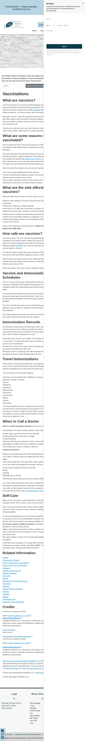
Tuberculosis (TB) (9, 599)
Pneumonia (7, 584)
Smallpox (6, 594)
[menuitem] (34, 31)
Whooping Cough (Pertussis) (13, 602)
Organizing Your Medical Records (15, 581)
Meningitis (6, 576)
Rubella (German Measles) (12, 589)
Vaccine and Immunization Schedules (17, 636)
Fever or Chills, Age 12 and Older (15, 565)
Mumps (5, 578)
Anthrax (5, 558)
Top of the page (9, 630)
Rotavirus (6, 586)
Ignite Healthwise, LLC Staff (18, 643)
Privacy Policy (13, 668)
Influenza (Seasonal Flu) (12, 571)
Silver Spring (35, 703)
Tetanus (5, 597)
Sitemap (5, 703)
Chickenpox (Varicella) (11, 560)
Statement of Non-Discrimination (28, 734)
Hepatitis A (7, 568)
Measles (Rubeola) (10, 573)
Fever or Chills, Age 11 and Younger (16, 563)
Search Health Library (35, 86)
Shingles (6, 592)
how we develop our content (37, 668)
